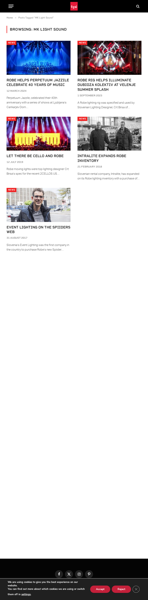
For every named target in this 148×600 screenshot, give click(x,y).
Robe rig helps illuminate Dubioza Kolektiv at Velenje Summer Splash (106, 85)
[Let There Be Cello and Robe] (39, 134)
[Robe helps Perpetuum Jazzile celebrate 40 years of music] (39, 58)
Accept (100, 589)
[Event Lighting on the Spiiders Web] (39, 205)
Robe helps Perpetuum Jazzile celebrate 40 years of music (38, 82)
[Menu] (10, 6)
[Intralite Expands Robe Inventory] (109, 134)
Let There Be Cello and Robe (35, 156)
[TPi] (74, 6)
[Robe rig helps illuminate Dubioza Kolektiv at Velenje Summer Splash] (109, 58)
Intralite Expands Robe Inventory (101, 158)
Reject (121, 589)
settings (26, 594)
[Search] (137, 6)
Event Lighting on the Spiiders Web (38, 229)
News (11, 43)
